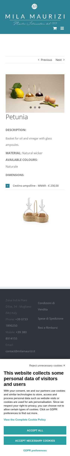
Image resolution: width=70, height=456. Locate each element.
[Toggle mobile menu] (62, 28)
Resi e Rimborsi (48, 327)
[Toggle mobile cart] (55, 28)
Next (59, 60)
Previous (46, 60)
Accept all (35, 430)
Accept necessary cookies (35, 440)
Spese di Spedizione (50, 318)
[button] (35, 186)
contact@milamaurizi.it (20, 351)
